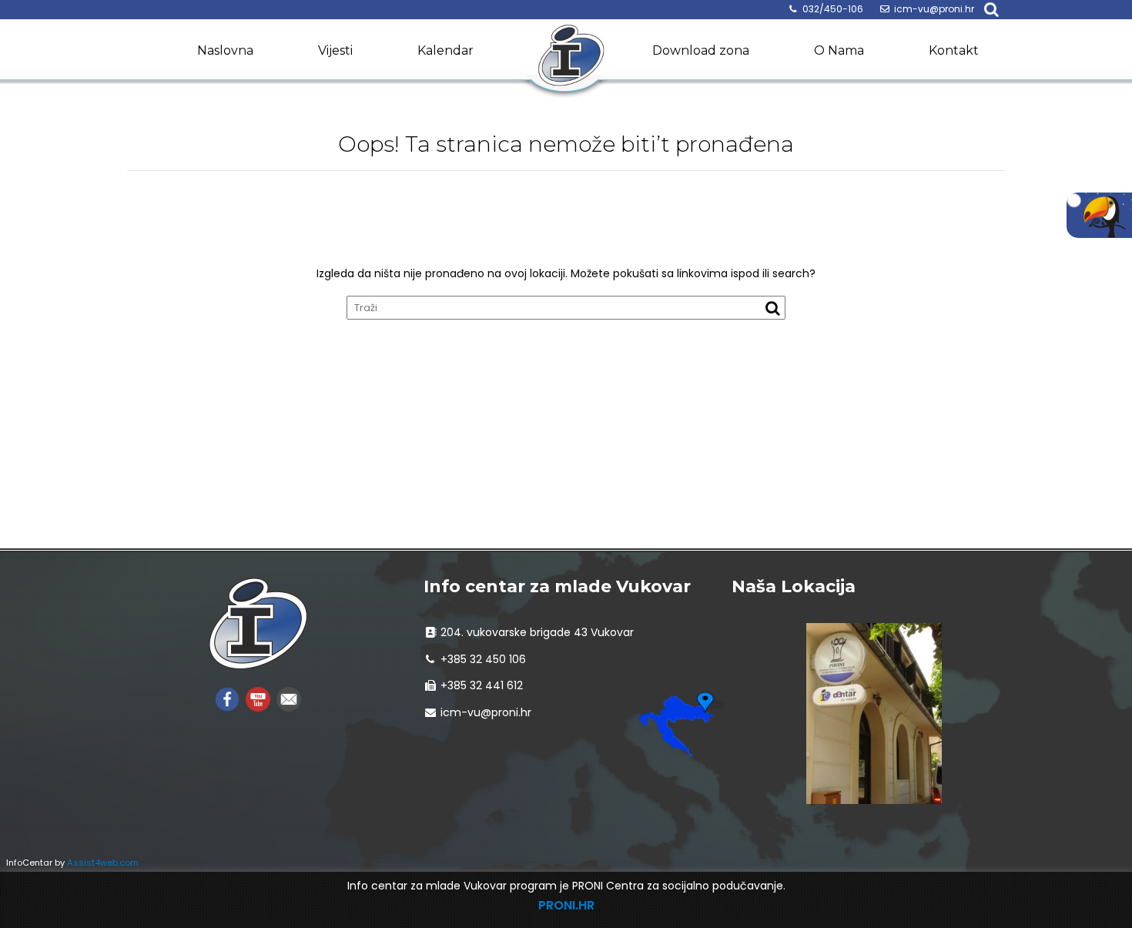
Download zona (700, 50)
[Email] (289, 698)
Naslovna (225, 50)
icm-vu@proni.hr (934, 8)
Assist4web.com (103, 862)
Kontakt (954, 50)
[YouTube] (258, 698)
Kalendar (445, 50)
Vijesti (335, 50)
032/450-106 (832, 8)
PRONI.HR (566, 905)
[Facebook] (227, 698)
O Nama (839, 50)
